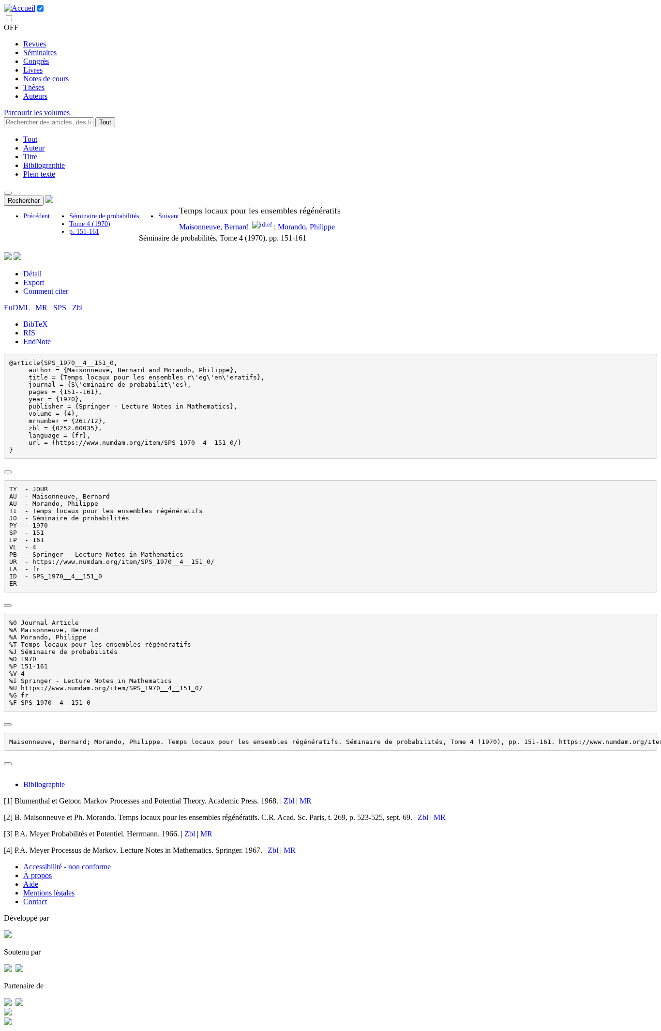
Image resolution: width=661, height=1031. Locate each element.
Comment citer (45, 291)
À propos (37, 875)
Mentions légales (49, 893)
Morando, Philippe (306, 227)
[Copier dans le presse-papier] (8, 471)
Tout (105, 122)
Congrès (36, 61)
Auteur (34, 148)
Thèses (34, 87)
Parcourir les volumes (37, 112)
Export (33, 282)
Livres (33, 70)
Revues (34, 44)
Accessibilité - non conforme (67, 867)
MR (42, 307)
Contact (35, 901)
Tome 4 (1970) (89, 223)
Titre (30, 156)
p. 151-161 (84, 231)
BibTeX (35, 324)
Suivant (168, 216)
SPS (60, 307)
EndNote (37, 341)
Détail (32, 274)
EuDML (17, 307)
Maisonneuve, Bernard (214, 227)
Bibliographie (44, 165)
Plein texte (39, 174)
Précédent (36, 216)
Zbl (77, 307)
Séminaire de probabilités (104, 216)
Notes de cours (46, 79)
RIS (29, 333)
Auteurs (35, 96)
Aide (30, 884)
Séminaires (40, 52)
